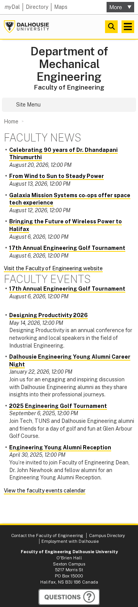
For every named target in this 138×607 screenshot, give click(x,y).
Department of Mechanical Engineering (69, 64)
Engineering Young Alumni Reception (60, 447)
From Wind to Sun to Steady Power (56, 176)
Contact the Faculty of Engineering (47, 535)
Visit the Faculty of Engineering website (53, 268)
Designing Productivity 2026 (48, 315)
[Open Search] (111, 26)
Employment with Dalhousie (70, 541)
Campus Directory (107, 535)
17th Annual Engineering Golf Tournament (67, 248)
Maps (60, 7)
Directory (37, 7)
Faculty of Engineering (69, 87)
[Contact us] (69, 597)
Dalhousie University (26, 26)
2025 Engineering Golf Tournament (58, 406)
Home (11, 121)
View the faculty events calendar (44, 490)
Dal (12, 7)
